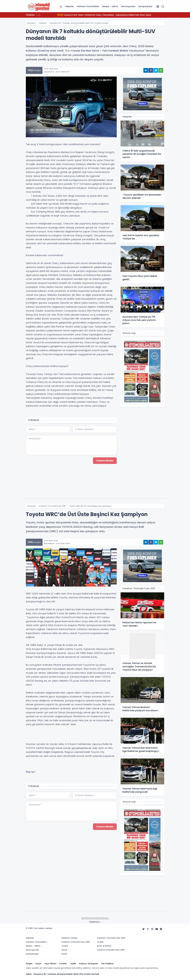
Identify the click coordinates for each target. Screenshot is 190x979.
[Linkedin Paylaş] (145, 70)
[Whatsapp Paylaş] (160, 70)
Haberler (69, 6)
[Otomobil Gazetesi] (39, 6)
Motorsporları (128, 6)
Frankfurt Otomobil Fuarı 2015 (52, 506)
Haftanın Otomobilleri (88, 6)
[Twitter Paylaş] (155, 70)
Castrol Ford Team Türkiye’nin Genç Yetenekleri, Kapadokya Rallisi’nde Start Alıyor (97, 14)
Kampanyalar (145, 6)
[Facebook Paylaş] (150, 70)
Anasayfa (31, 23)
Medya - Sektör (110, 6)
